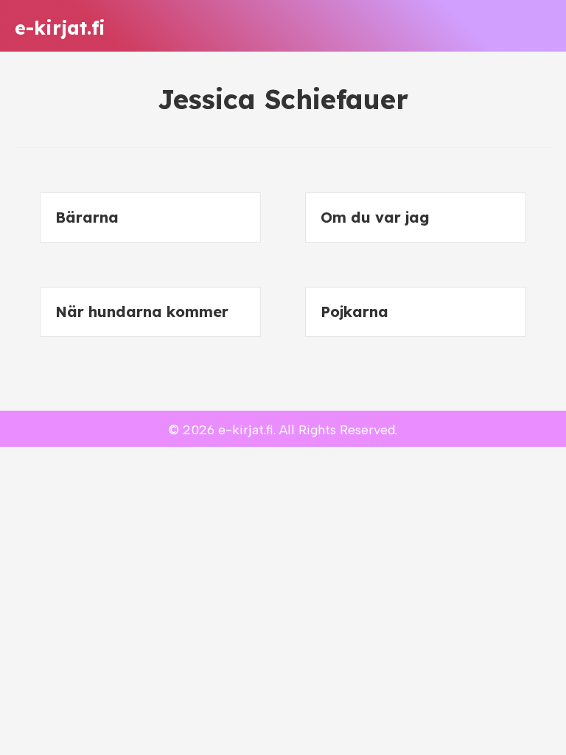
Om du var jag (375, 217)
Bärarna (87, 217)
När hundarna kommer (141, 311)
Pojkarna (354, 311)
